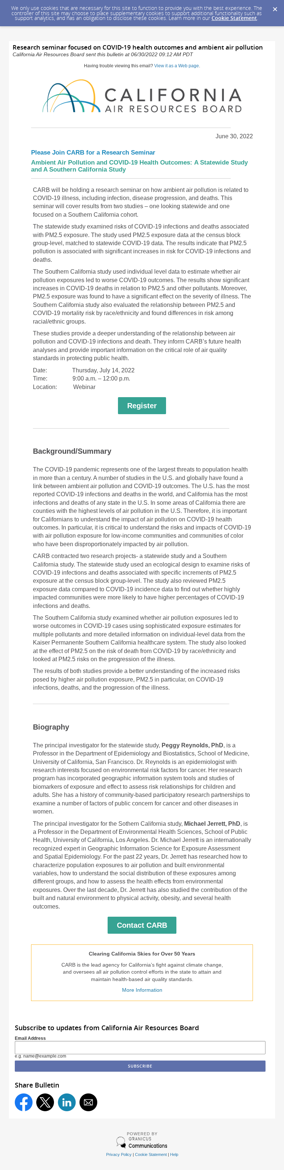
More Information (142, 990)
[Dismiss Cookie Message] (275, 7)
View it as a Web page (176, 65)
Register (142, 406)
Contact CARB (142, 925)
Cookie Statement (234, 17)
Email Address (30, 1038)
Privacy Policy (119, 1154)
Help (174, 1154)
